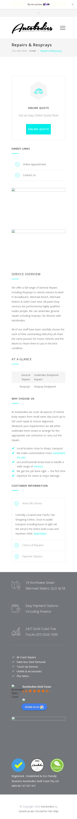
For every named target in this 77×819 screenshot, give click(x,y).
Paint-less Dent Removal (31, 662)
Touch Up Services (27, 666)
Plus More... (23, 676)
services (38, 466)
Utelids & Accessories (29, 671)
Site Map (53, 811)
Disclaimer (41, 811)
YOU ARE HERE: (20, 50)
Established (32, 776)
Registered (18, 776)
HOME (32, 50)
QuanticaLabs (27, 811)
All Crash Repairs (26, 657)
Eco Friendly (50, 776)
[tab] (38, 503)
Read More (40, 533)
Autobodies (47, 806)
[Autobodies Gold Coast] (36, 28)
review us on (32, 707)
